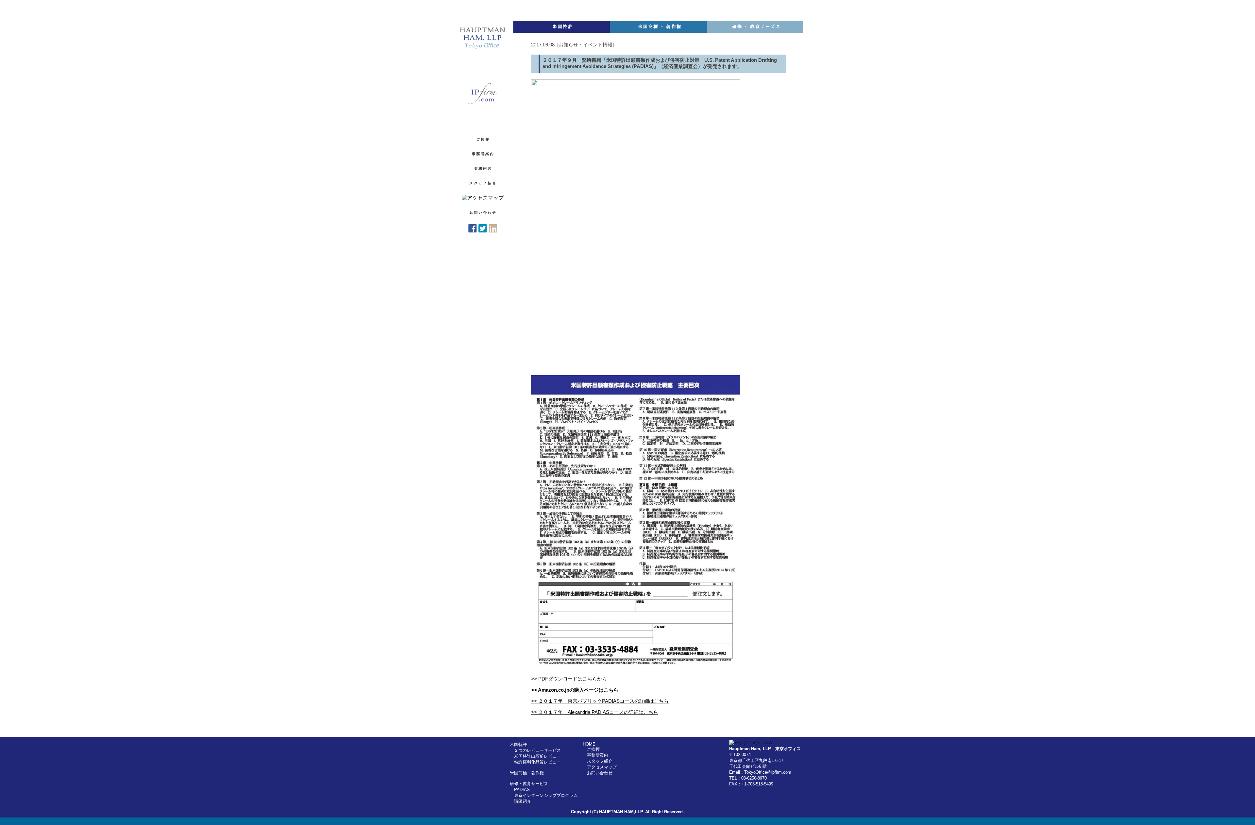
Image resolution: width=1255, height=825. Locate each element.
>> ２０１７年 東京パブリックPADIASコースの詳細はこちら (600, 701)
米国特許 (518, 744)
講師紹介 (522, 801)
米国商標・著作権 (527, 772)
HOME (589, 744)
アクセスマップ (602, 767)
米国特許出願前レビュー (537, 756)
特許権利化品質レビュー (537, 762)
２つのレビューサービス (537, 750)
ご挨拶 (593, 749)
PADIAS (522, 789)
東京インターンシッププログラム (546, 795)
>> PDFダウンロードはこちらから (569, 679)
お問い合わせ (599, 772)
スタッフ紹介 (599, 761)
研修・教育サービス (529, 783)
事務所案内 (597, 755)
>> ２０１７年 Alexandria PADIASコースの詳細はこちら (594, 712)
